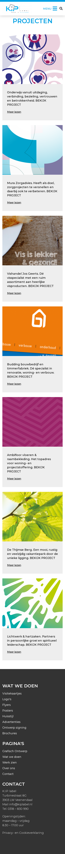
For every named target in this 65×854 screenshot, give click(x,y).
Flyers (6, 705)
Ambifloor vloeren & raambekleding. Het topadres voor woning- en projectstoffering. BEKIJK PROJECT (29, 463)
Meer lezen (14, 111)
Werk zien (9, 762)
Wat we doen (11, 757)
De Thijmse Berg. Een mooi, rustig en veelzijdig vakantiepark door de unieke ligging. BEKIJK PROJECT (32, 554)
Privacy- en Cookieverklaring (23, 833)
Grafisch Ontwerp (14, 751)
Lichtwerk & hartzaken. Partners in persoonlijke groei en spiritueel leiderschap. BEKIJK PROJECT (32, 640)
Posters (7, 710)
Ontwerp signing (14, 727)
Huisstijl (8, 716)
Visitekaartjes (12, 693)
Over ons (8, 768)
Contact (8, 774)
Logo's (6, 699)
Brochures (9, 733)
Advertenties (11, 722)
